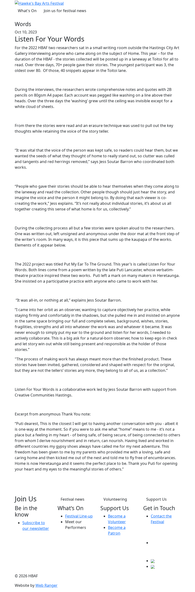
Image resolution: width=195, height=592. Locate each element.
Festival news (72, 499)
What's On (27, 10)
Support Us (156, 499)
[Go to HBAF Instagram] (153, 560)
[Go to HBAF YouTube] (153, 566)
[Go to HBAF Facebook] (165, 542)
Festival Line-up (79, 516)
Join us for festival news (65, 10)
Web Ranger (46, 585)
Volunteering (115, 499)
